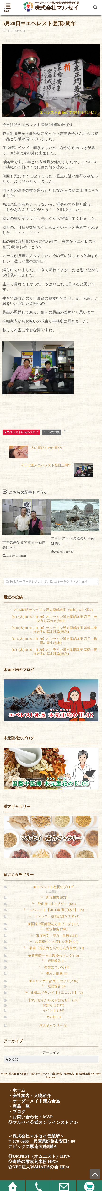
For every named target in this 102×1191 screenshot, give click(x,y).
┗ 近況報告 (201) (53, 929)
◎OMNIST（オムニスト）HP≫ (39, 1156)
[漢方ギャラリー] (51, 837)
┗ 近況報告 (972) (53, 897)
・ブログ (17, 1111)
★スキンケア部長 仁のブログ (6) (53, 981)
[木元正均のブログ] (51, 700)
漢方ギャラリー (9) (53, 1026)
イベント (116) (53, 1010)
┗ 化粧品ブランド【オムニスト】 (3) (53, 993)
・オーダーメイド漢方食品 (34, 1101)
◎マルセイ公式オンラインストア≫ (43, 1122)
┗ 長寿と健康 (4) (53, 973)
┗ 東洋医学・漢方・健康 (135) (53, 936)
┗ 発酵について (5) (53, 967)
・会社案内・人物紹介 (29, 1095)
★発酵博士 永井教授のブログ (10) (53, 956)
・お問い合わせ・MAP (30, 1117)
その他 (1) (53, 1017)
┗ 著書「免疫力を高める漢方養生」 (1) (53, 948)
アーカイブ (50, 1053)
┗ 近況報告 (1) (53, 961)
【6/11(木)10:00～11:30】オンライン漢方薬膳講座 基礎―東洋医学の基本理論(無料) (53, 652)
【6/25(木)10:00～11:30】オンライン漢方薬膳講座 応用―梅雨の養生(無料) (53, 641)
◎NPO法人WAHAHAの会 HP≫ (39, 1166)
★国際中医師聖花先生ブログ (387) (53, 924)
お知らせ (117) (53, 1005)
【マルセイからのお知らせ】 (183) (53, 1000)
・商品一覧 (19, 1106)
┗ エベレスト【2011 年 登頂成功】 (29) (53, 910)
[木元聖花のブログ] (51, 768)
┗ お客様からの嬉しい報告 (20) (53, 942)
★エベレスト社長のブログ (21, 432)
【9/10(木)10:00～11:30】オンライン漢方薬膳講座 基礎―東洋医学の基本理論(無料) (53, 630)
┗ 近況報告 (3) (53, 986)
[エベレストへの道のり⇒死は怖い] (75, 515)
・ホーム (17, 1090)
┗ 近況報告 (51, 432)
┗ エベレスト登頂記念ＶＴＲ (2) (53, 916)
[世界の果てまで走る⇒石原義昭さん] (26, 517)
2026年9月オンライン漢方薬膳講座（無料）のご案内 (53, 610)
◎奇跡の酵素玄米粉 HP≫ (33, 1161)
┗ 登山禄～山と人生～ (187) (53, 904)
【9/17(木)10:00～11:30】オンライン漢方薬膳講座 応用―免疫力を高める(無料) (53, 619)
